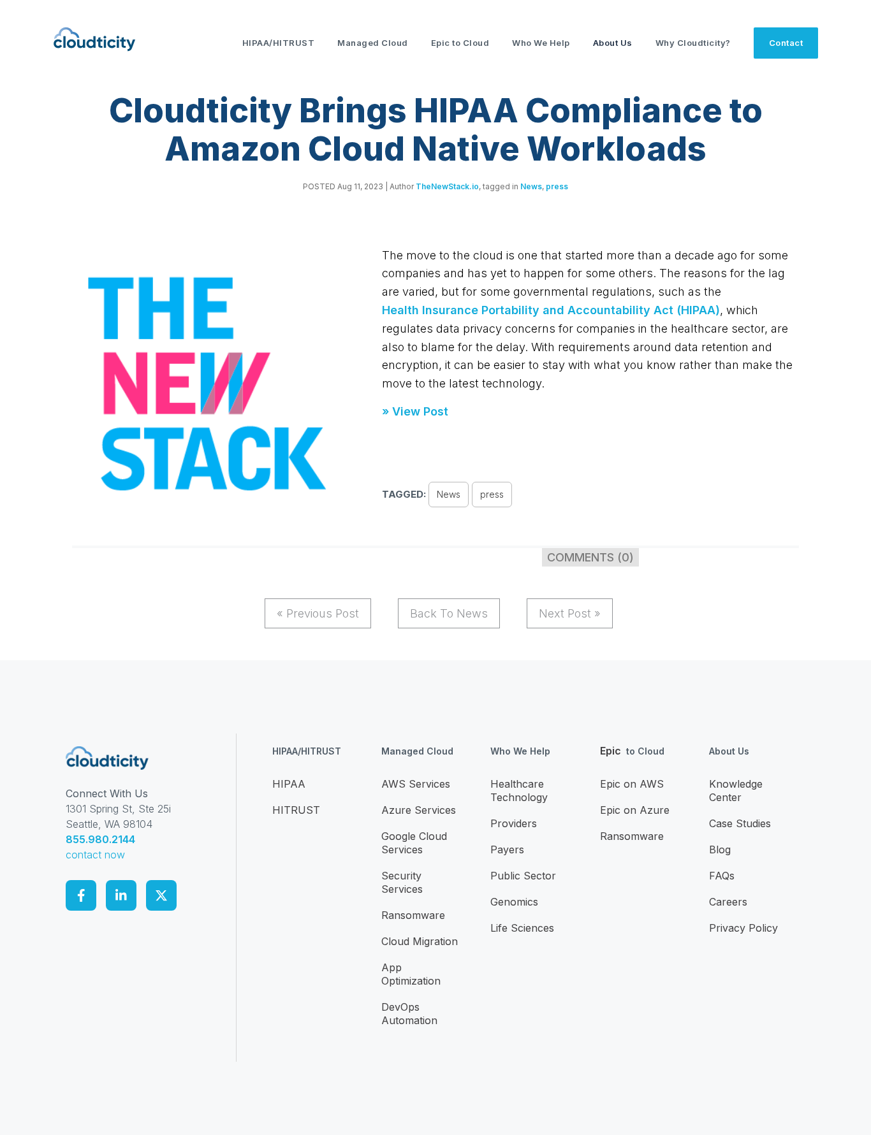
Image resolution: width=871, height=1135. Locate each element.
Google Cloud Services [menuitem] (414, 843)
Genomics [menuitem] (514, 901)
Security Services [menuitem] (402, 882)
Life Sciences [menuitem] (522, 928)
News (531, 186)
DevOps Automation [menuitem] (409, 1014)
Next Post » (570, 613)
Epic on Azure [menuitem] (635, 810)
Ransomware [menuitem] (413, 915)
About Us (613, 43)
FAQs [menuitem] (722, 875)
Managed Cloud (372, 43)
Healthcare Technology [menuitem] (519, 790)
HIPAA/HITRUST (278, 43)
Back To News (449, 613)
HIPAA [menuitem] (288, 783)
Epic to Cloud (460, 43)
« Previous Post (318, 613)
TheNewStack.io (447, 186)
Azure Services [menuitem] (418, 810)
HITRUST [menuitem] (296, 810)
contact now (95, 854)
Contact (786, 43)
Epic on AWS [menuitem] (632, 783)
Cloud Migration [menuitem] (419, 941)
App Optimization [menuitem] (411, 974)
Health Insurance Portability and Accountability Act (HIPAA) (551, 310)
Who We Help (541, 43)
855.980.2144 (100, 839)
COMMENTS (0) (590, 557)
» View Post (415, 411)
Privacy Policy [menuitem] (743, 928)
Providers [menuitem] (513, 823)
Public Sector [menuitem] (523, 875)
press (557, 186)
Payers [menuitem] (507, 849)
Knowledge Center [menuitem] (736, 790)
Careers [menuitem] (728, 901)
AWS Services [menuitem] (415, 783)
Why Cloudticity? (693, 43)
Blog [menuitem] (720, 849)
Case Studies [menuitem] (740, 823)
